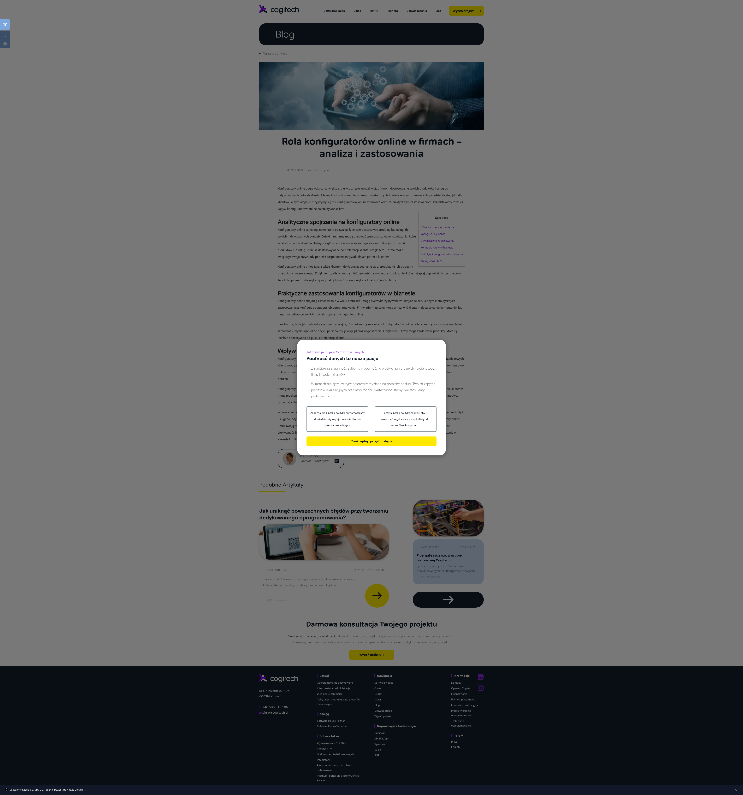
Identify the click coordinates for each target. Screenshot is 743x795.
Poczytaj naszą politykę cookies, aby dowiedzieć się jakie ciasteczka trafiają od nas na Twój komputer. (404, 419)
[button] (5, 24)
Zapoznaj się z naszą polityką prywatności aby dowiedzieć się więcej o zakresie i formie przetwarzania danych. (337, 419)
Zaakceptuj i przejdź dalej (370, 441)
